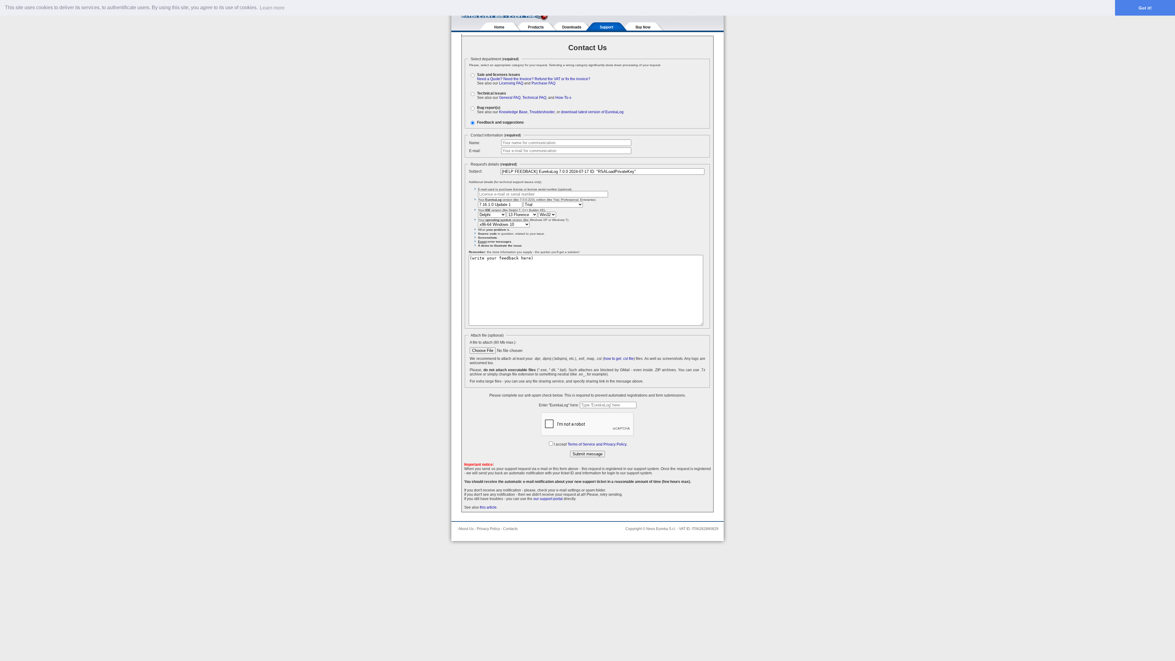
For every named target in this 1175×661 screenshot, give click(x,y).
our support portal (548, 499)
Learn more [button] (272, 7)
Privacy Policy (488, 529)
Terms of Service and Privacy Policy (597, 444)
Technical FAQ (534, 97)
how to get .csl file (619, 359)
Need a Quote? (489, 79)
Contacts (510, 529)
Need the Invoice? (518, 79)
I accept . (591, 444)
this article (488, 507)
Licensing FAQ (511, 83)
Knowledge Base (513, 112)
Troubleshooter (542, 112)
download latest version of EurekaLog (592, 112)
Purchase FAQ (543, 83)
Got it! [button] (1145, 8)
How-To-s (563, 97)
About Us (466, 529)
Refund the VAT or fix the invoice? (562, 79)
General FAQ (509, 97)
